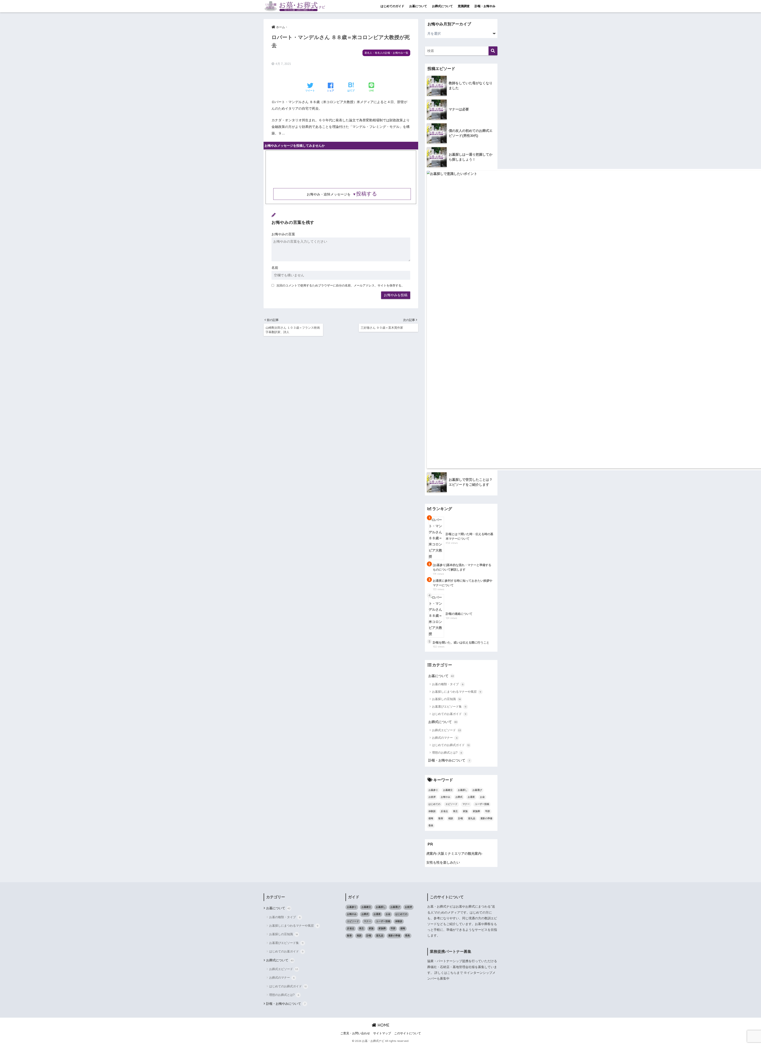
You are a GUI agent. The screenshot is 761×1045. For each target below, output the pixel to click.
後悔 (430, 818)
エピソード (451, 804)
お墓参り (433, 790)
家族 (465, 811)
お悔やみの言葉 (283, 234)
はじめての (434, 804)
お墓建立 (448, 790)
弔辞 (487, 811)
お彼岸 (432, 797)
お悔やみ (445, 797)
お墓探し (462, 790)
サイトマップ (382, 1033)
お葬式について (442, 6)
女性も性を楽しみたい (443, 862)
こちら (452, 972)
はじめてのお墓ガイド (449, 714)
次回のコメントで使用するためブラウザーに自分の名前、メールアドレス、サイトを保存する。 (340, 285)
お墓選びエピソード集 (449, 706)
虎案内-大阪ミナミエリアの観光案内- (454, 853)
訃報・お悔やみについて (449, 760)
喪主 (455, 811)
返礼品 (471, 818)
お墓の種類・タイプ (447, 684)
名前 (275, 268)
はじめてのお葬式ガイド (451, 745)
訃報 (460, 818)
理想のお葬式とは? (447, 752)
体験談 (432, 811)
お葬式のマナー (444, 737)
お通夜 (471, 797)
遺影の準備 (486, 818)
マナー (466, 804)
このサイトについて (407, 1033)
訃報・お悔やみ (485, 6)
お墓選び (477, 790)
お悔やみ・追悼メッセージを (342, 194)
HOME (382, 1025)
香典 (430, 825)
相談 (450, 818)
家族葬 (476, 811)
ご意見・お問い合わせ (355, 1033)
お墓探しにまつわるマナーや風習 (456, 691)
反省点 (444, 811)
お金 (482, 797)
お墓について (418, 6)
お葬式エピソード (446, 730)
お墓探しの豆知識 (446, 699)
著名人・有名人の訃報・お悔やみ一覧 (386, 52)
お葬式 (459, 797)
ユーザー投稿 (482, 804)
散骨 (440, 818)
